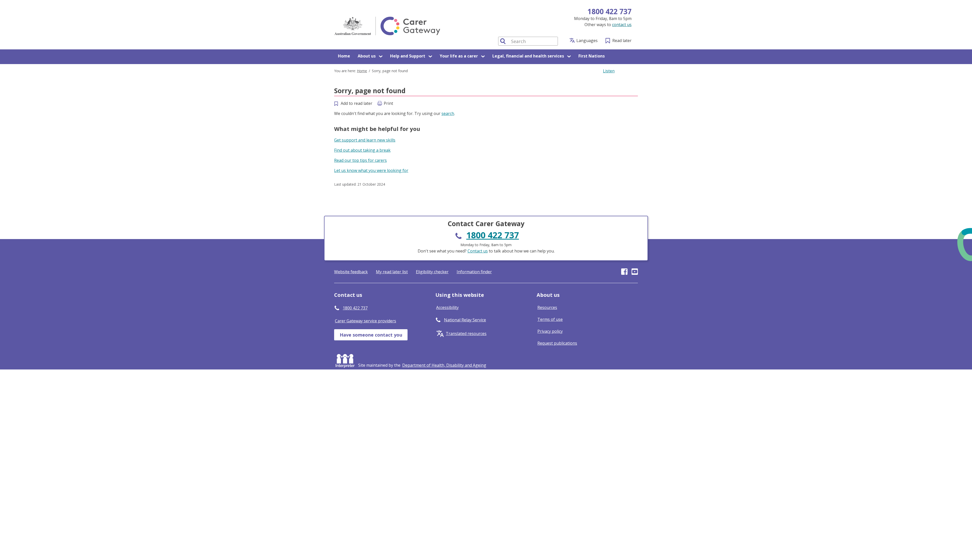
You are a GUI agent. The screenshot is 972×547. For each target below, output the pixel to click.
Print (388, 103)
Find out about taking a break (362, 150)
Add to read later (356, 103)
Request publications (557, 343)
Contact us (478, 251)
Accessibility (447, 307)
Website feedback (351, 272)
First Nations (591, 56)
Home (344, 56)
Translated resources (466, 333)
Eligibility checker (432, 272)
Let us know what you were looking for (371, 170)
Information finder (474, 272)
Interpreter (346, 360)
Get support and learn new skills (364, 140)
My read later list (392, 272)
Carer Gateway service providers (365, 321)
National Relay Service (465, 320)
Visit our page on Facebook (624, 271)
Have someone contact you (371, 335)
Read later (622, 40)
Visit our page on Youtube (635, 271)
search (447, 113)
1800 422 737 (610, 11)
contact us (622, 24)
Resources (547, 307)
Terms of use (550, 319)
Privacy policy (550, 331)
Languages (587, 40)
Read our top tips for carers (360, 160)
